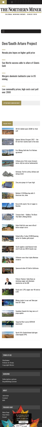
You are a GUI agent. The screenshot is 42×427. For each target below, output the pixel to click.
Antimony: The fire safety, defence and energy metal (27, 173)
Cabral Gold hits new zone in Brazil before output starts (26, 226)
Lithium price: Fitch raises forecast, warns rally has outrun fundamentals (27, 162)
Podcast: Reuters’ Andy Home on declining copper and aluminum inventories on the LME (25, 281)
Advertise (5, 396)
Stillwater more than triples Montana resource (27, 258)
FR (40, 3)
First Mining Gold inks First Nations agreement (26, 151)
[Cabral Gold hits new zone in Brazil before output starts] (8, 230)
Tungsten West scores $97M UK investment (25, 323)
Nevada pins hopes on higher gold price (18, 52)
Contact (5, 398)
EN (37, 3)
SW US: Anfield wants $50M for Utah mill (27, 130)
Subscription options (9, 379)
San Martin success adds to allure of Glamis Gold (20, 64)
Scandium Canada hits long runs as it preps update (27, 312)
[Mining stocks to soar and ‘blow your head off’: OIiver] (8, 305)
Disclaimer (5, 360)
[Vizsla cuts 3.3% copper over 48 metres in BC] (8, 294)
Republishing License (9, 381)
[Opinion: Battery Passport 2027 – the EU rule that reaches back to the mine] (8, 144)
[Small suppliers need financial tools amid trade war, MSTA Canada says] (8, 251)
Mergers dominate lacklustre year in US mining (19, 77)
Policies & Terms (8, 363)
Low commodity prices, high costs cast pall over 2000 (20, 90)
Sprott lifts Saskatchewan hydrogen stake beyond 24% (26, 333)
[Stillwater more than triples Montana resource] (8, 262)
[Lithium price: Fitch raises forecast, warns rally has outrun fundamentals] (8, 165)
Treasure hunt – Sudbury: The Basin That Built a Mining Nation (26, 215)
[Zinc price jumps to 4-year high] (8, 187)
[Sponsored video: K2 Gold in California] (8, 272)
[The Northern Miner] (21, 11)
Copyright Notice (8, 365)
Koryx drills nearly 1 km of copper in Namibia (26, 205)
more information (23, 420)
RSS (3, 400)
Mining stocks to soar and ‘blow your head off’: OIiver (27, 301)
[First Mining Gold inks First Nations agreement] (8, 155)
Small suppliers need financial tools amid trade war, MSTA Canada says (26, 248)
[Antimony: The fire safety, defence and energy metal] (8, 176)
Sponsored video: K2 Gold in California (27, 268)
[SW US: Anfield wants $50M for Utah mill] (8, 133)
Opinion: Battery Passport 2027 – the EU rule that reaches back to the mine (27, 140)
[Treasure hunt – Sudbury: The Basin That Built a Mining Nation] (8, 219)
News (3, 49)
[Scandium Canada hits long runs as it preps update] (8, 315)
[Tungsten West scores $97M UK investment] (8, 326)
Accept (23, 422)
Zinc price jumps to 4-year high (25, 182)
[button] (3, 2)
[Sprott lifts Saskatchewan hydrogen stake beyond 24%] (8, 337)
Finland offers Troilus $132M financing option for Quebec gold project (27, 237)
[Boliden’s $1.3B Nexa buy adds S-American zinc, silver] (8, 197)
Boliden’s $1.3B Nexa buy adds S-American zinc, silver (25, 194)
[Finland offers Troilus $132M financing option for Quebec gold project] (8, 240)
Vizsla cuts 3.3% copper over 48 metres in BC (28, 291)
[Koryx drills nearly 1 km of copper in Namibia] (8, 208)
